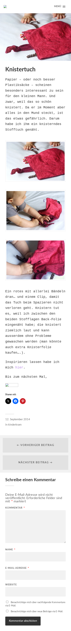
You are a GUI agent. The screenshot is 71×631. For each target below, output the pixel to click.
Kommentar (15, 508)
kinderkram (14, 424)
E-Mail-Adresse (17, 568)
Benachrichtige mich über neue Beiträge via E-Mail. (37, 611)
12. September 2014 (17, 419)
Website (11, 585)
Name (10, 550)
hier (19, 367)
